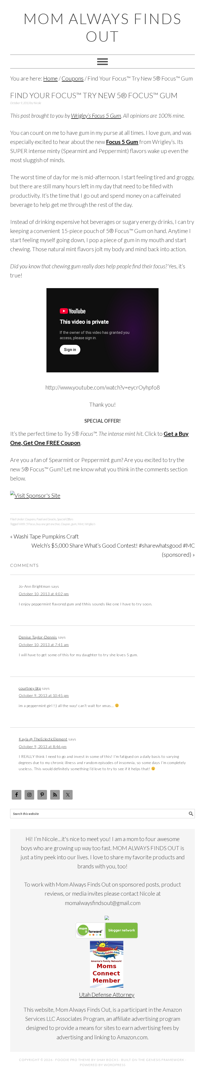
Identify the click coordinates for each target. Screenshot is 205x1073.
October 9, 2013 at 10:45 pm (44, 695)
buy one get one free (48, 524)
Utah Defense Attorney (106, 994)
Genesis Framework (165, 1060)
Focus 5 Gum (122, 141)
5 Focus (30, 524)
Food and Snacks (46, 519)
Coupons (30, 519)
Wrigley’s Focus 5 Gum (96, 115)
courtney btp (30, 688)
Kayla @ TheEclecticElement (43, 739)
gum (74, 524)
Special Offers (65, 519)
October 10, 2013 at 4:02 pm (44, 593)
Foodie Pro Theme (72, 1060)
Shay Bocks (108, 1060)
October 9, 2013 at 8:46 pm (42, 746)
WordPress (114, 1065)
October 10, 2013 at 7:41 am (44, 644)
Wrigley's (90, 524)
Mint (81, 524)
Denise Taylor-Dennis (38, 637)
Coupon (65, 524)
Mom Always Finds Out (102, 27)
